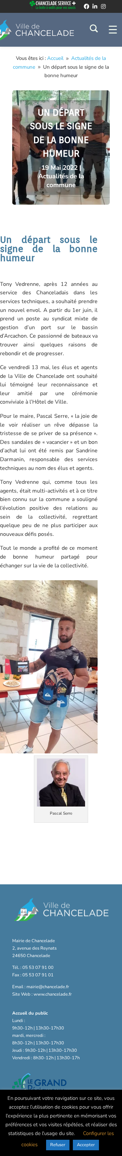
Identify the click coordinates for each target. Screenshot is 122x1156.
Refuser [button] (57, 1145)
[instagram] (103, 6)
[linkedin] (95, 6)
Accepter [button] (86, 1145)
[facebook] (86, 6)
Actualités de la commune (61, 180)
